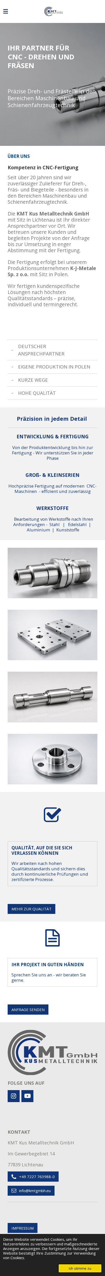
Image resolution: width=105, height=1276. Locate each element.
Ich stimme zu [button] (80, 1268)
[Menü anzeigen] (5, 11)
